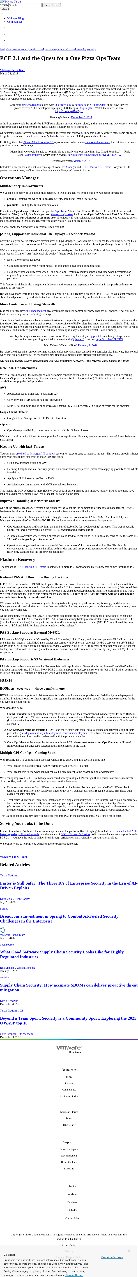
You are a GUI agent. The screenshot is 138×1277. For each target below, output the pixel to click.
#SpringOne (87, 108)
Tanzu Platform (8, 875)
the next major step (62, 214)
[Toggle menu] (1, 13)
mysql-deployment (50, 733)
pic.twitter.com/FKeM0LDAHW (102, 154)
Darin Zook (6, 898)
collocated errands (29, 834)
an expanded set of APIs (123, 831)
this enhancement (36, 310)
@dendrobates (33, 154)
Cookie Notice (74, 1275)
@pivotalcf (77, 339)
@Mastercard (75, 154)
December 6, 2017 (81, 117)
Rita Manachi (7, 967)
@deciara (80, 104)
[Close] (129, 1250)
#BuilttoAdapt (98, 104)
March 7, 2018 (81, 160)
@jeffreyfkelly (63, 104)
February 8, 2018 (88, 345)
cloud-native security (18, 49)
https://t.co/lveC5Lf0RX (109, 339)
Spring (4, 908)
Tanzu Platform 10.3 (11, 1010)
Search (4, 4)
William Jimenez (26, 967)
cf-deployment (30, 733)
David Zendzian (9, 1000)
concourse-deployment (75, 733)
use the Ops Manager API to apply (35, 453)
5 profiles (60, 211)
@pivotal (96, 336)
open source (7, 944)
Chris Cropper (8, 1033)
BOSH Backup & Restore (96, 167)
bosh (2, 49)
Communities (14, 21)
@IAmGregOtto (31, 104)
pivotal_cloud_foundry (73, 49)
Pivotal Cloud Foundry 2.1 (38, 142)
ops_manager (52, 49)
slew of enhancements (97, 142)
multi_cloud (37, 49)
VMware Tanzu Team (12, 70)
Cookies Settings (112, 1257)
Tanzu (17, 1)
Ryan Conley (22, 898)
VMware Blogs (16, 18)
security (91, 49)
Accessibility (69, 1245)
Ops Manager (68, 167)
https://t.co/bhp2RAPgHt (69, 111)
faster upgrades (8, 834)
